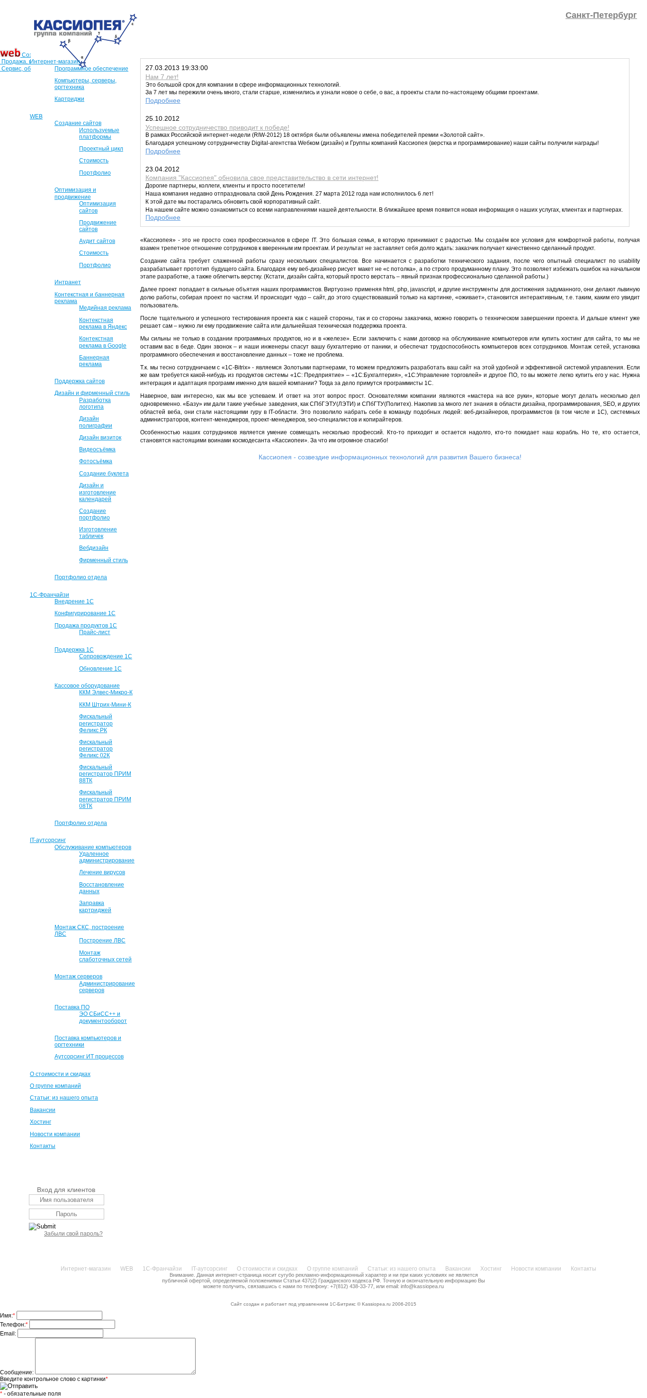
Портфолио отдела (80, 577)
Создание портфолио (94, 514)
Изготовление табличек (98, 532)
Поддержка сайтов (79, 381)
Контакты (42, 1146)
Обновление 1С (100, 668)
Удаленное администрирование (107, 857)
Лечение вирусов (102, 872)
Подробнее (162, 100)
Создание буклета (104, 473)
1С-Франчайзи (49, 594)
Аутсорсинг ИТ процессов (89, 1056)
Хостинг (40, 1122)
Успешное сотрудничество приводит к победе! (217, 127)
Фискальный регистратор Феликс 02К (96, 749)
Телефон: (14, 1324)
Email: (9, 1333)
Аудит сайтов (97, 241)
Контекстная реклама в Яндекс (103, 323)
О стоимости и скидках (60, 1074)
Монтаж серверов (78, 976)
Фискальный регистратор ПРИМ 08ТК (105, 799)
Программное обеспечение (91, 68)
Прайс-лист (94, 632)
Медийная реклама (105, 308)
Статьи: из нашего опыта (64, 1097)
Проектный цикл (101, 148)
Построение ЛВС (102, 940)
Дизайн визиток (100, 437)
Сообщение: (17, 1372)
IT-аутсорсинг (48, 840)
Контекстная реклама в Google (102, 342)
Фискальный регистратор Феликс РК (96, 723)
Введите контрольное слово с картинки (54, 1379)
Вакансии (42, 1110)
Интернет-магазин (55, 61)
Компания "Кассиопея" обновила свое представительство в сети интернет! (261, 177)
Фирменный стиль (103, 560)
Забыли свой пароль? (73, 1233)
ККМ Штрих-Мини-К (105, 704)
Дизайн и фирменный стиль (92, 393)
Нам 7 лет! (162, 77)
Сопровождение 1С (105, 656)
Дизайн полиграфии (95, 422)
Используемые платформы (99, 133)
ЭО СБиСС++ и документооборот (103, 1017)
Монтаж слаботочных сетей (105, 956)
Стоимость (93, 160)
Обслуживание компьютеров (92, 847)
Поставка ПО (72, 1007)
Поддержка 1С (74, 649)
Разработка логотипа (95, 403)
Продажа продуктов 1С (85, 625)
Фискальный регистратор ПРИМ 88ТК (105, 774)
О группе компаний (55, 1086)
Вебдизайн (93, 548)
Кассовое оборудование (87, 685)
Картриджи (69, 99)
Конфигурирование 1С (85, 613)
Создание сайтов (77, 123)
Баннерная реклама (94, 360)
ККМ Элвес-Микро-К (106, 692)
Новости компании (55, 1134)
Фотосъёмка (95, 461)
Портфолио (95, 173)
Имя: (7, 1315)
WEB (36, 116)
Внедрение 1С (74, 601)
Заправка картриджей (95, 906)
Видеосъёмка (97, 449)
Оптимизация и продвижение (75, 193)
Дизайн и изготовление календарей (97, 492)
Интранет (67, 282)
